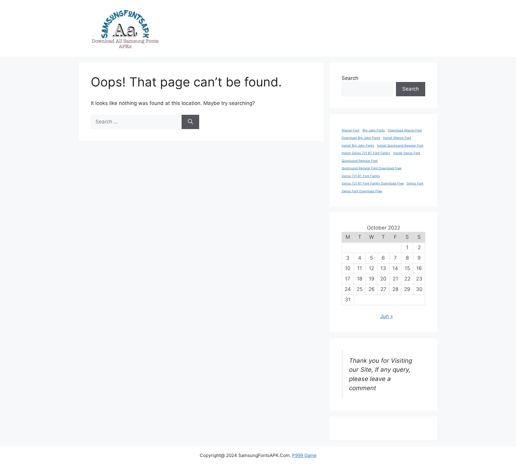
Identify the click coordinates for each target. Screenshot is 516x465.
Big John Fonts (374, 130)
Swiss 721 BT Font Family (361, 176)
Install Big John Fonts (358, 146)
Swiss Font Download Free (362, 191)
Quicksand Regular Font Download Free (371, 168)
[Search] (190, 122)
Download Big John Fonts (361, 138)
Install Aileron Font (397, 138)
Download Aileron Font (405, 130)
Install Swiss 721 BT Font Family (366, 153)
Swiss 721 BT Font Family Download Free (373, 183)
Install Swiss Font (406, 153)
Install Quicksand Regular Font (400, 146)
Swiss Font (415, 183)
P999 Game (304, 455)
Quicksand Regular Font (360, 161)
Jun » (386, 316)
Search (350, 78)
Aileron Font (351, 130)
